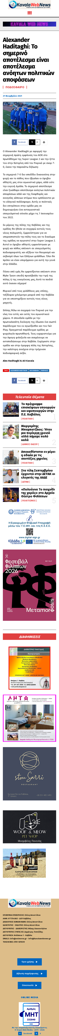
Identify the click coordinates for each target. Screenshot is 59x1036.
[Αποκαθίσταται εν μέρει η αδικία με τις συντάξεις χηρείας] (11, 457)
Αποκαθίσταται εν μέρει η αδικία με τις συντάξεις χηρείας (38, 455)
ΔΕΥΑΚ (25, 482)
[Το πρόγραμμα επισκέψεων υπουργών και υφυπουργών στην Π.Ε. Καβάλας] (11, 409)
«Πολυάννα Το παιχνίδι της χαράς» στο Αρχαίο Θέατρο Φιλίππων (38, 492)
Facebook (27, 1033)
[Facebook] (20, 1033)
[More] (44, 142)
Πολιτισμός (29, 501)
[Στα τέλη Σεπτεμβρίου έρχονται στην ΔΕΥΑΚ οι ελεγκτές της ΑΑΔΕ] (11, 476)
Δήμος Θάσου (30, 444)
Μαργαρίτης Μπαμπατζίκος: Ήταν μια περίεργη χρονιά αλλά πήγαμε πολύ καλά (36, 433)
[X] (36, 1033)
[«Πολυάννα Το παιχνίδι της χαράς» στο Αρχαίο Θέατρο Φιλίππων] (11, 495)
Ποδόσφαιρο (15, 87)
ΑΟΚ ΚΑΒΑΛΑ (34, 370)
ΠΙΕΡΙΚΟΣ (44, 370)
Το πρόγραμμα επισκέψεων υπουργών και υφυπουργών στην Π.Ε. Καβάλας (38, 409)
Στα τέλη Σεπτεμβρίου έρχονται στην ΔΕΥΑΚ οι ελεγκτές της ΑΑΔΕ (38, 474)
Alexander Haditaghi (19, 370)
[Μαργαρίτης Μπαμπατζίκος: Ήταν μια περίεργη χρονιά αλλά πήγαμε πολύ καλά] (11, 431)
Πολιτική (27, 419)
